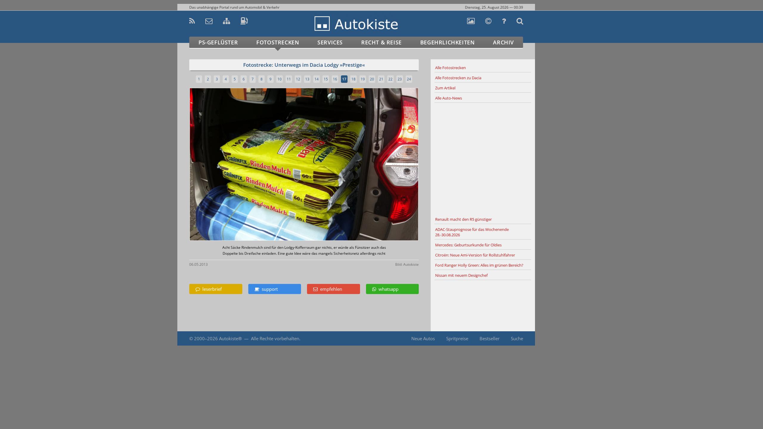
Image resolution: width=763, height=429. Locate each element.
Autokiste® (230, 338)
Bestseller (490, 338)
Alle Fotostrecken (450, 67)
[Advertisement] (483, 158)
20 (372, 79)
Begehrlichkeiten (447, 42)
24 (409, 79)
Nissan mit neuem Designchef (461, 275)
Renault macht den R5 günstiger (463, 219)
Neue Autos (423, 338)
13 (307, 79)
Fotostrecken (277, 42)
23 (400, 79)
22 (390, 79)
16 (335, 79)
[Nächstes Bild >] (342, 165)
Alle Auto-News (448, 98)
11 (289, 79)
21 (381, 79)
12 (298, 79)
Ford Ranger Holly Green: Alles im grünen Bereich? (479, 265)
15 (326, 79)
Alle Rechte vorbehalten (275, 338)
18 (353, 79)
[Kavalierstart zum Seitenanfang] (547, 411)
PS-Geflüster (218, 42)
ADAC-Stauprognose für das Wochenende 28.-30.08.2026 (472, 232)
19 (363, 79)
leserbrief (211, 289)
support (268, 289)
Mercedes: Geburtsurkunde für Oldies (468, 245)
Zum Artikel (445, 88)
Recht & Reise (381, 42)
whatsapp (387, 289)
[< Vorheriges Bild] (216, 165)
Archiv (503, 42)
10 (279, 79)
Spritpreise (457, 338)
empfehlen (330, 289)
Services (330, 42)
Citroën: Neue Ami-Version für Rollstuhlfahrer (475, 255)
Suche (517, 338)
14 (316, 79)
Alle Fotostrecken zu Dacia (458, 77)
